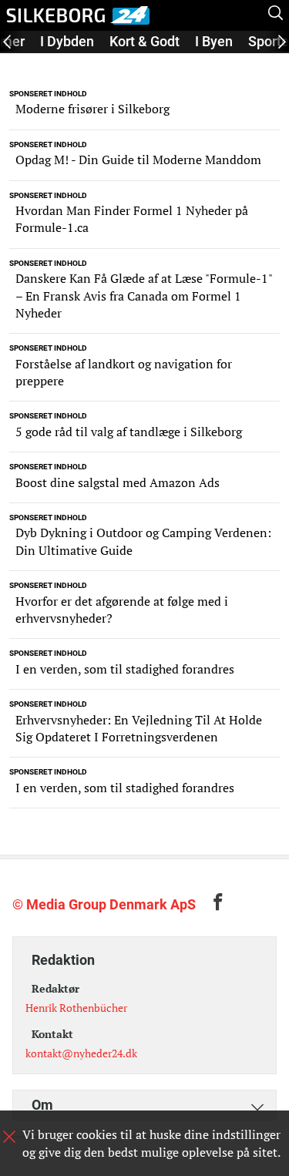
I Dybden (67, 41)
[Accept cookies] (9, 1136)
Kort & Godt (144, 41)
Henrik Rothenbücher (76, 1007)
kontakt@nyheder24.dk (81, 1053)
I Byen (214, 41)
